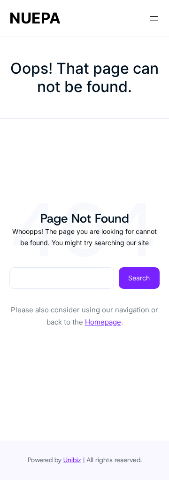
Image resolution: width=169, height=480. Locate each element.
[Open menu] (154, 18)
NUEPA (35, 18)
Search (139, 278)
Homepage (103, 321)
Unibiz (72, 460)
